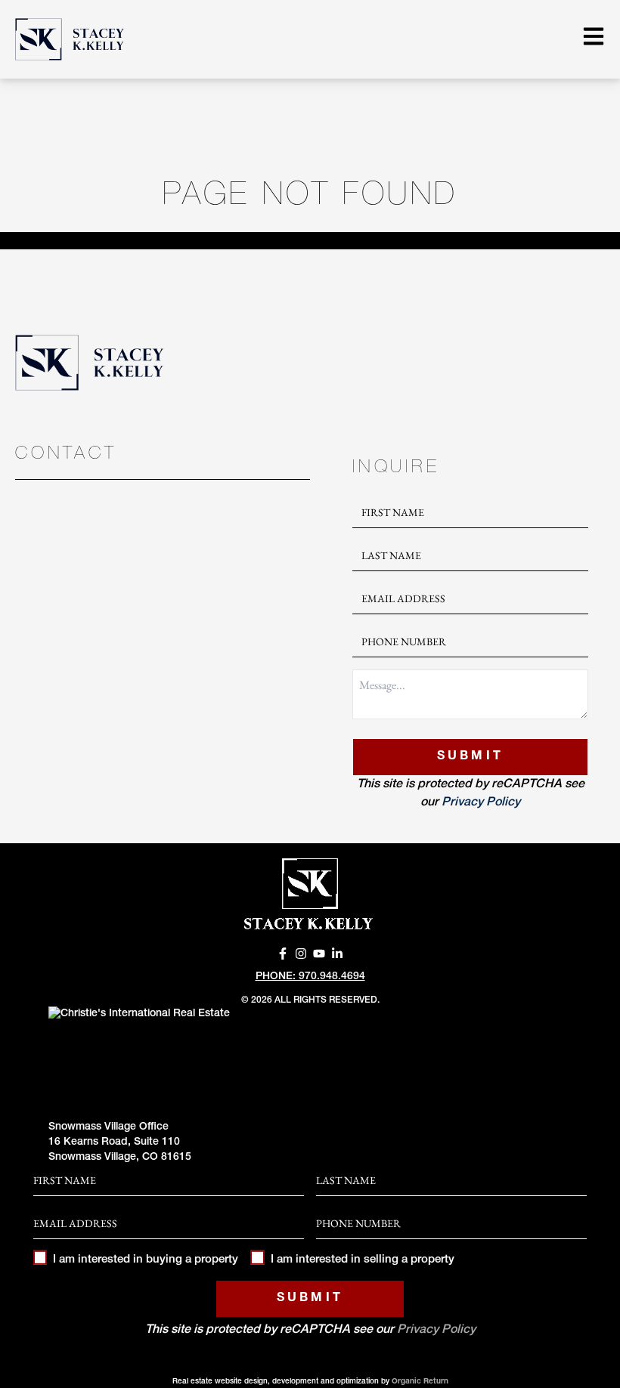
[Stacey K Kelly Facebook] (283, 953)
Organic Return (420, 1382)
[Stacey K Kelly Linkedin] (337, 953)
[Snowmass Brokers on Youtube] (319, 953)
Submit (470, 757)
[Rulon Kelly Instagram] (301, 953)
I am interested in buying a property (145, 1260)
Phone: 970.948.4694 (310, 977)
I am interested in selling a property (362, 1260)
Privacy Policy (481, 803)
